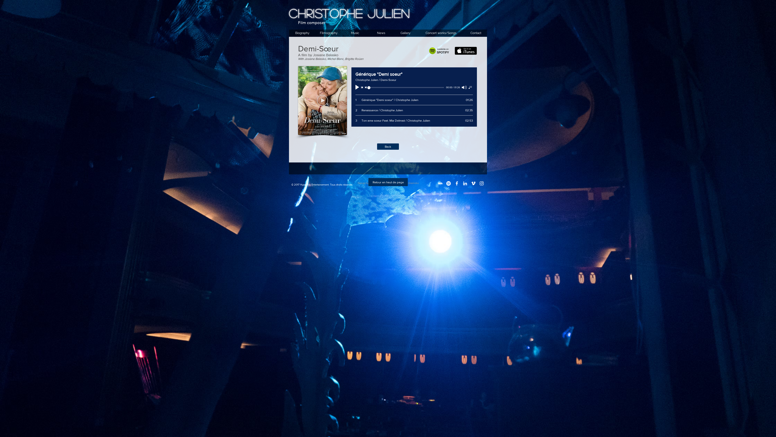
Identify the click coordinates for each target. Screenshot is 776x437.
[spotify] (448, 183)
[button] (322, 100)
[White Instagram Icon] (481, 183)
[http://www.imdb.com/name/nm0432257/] (440, 183)
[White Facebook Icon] (457, 183)
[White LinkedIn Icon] (465, 183)
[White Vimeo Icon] (473, 183)
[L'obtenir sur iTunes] (466, 51)
